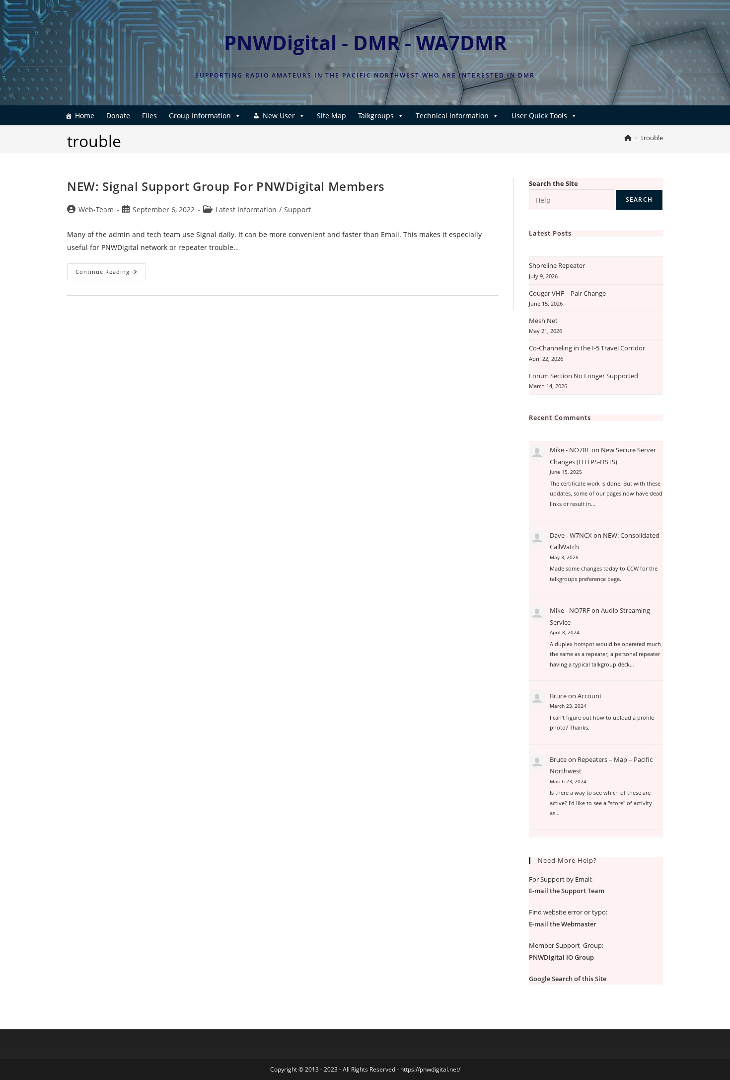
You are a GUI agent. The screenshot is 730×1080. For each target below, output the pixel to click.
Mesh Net (543, 320)
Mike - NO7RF (570, 449)
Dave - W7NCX (571, 535)
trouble (652, 137)
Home (84, 115)
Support (297, 209)
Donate (118, 115)
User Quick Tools (539, 115)
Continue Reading (110, 273)
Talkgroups (376, 115)
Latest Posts (550, 233)
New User (279, 115)
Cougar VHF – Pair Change (567, 293)
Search (639, 199)
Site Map (331, 115)
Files (149, 115)
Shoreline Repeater (557, 265)
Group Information (200, 115)
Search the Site (553, 183)
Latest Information (246, 209)
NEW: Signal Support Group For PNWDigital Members (226, 186)
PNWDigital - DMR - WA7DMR (365, 42)
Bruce (558, 695)
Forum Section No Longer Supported (583, 375)
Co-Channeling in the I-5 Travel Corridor (587, 347)
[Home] (628, 137)
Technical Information (452, 115)
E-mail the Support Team (566, 890)
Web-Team (96, 209)
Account (590, 695)
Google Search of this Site (567, 978)
